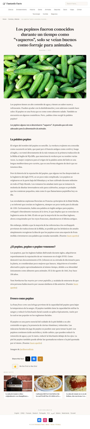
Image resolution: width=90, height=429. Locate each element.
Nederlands (65, 413)
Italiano (58, 413)
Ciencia (10, 9)
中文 (48, 413)
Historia (32, 9)
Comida (45, 14)
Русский (73, 413)
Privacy (58, 424)
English (16, 413)
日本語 (22, 413)
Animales (48, 9)
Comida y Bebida (13, 19)
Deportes (57, 9)
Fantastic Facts (40, 424)
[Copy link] (40, 358)
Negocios (54, 14)
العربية (53, 413)
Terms (52, 424)
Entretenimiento (21, 9)
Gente (40, 9)
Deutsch (35, 413)
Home (4, 19)
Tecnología (36, 14)
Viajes (72, 9)
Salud (65, 9)
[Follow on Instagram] (45, 420)
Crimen (79, 9)
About (47, 424)
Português (42, 413)
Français (28, 413)
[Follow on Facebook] (39, 420)
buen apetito (72, 235)
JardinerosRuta (26, 349)
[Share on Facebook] (34, 358)
